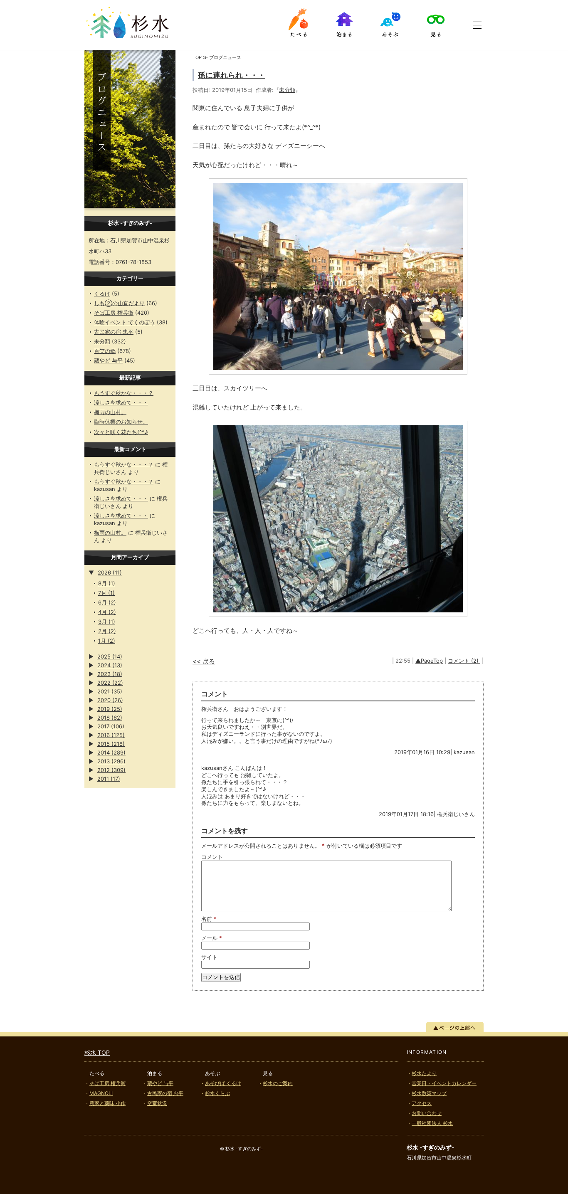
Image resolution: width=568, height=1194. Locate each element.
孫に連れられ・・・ (231, 75)
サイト (209, 957)
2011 (108, 778)
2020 (110, 700)
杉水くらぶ (217, 1093)
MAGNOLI (101, 1093)
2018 (109, 717)
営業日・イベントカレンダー (444, 1083)
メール (211, 938)
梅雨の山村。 (110, 412)
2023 (109, 674)
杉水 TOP (97, 1052)
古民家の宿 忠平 (113, 331)
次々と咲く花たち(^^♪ (121, 432)
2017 (110, 726)
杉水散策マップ (429, 1093)
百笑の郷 (105, 351)
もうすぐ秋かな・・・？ (123, 393)
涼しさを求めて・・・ (121, 402)
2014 (111, 752)
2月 (107, 631)
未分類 (102, 341)
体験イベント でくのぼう (124, 322)
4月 (107, 612)
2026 (110, 572)
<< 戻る (204, 661)
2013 (111, 761)
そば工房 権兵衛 (113, 312)
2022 (110, 682)
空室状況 (157, 1103)
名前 (209, 918)
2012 (111, 770)
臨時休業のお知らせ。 (121, 421)
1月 (106, 640)
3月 (106, 621)
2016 (111, 735)
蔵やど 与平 (108, 360)
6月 (107, 602)
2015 (111, 743)
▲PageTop (429, 660)
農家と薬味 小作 (107, 1103)
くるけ (102, 293)
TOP (197, 57)
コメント (212, 857)
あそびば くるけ (223, 1083)
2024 (109, 665)
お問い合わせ (427, 1113)
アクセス (422, 1103)
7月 (106, 593)
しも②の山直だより (119, 303)
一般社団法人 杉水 (432, 1123)
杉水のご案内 (278, 1083)
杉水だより (424, 1073)
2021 (109, 691)
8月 (106, 583)
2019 (109, 709)
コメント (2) (464, 660)
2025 (109, 656)
